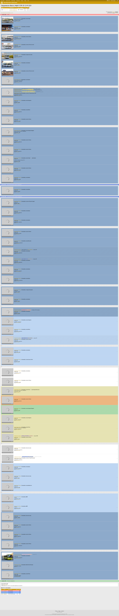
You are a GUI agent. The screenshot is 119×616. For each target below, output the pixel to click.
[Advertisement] (59, 602)
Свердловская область (6, 9)
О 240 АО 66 (5, 592)
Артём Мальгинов (18, 420)
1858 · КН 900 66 (31, 89)
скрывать (113, 11)
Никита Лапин (17, 142)
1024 (2, 590)
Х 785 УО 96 (33, 91)
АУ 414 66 (5, 590)
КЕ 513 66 (5, 594)
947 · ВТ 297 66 (30, 456)
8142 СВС (5, 591)
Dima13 (17, 222)
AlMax (16, 566)
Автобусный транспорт (10, 2)
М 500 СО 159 (32, 90)
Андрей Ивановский (18, 271)
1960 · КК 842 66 (30, 249)
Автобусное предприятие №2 (13, 9)
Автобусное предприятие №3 (13, 10)
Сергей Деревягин (18, 65)
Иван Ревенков (17, 73)
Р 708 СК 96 (30, 554)
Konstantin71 (17, 401)
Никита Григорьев (18, 95)
